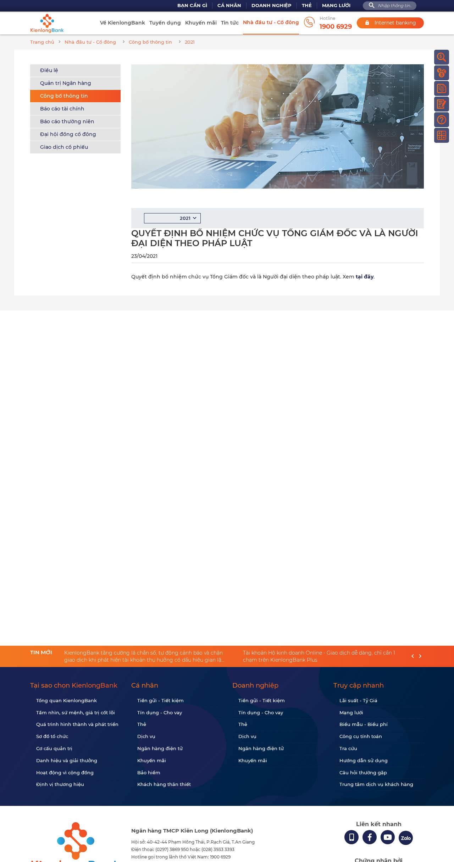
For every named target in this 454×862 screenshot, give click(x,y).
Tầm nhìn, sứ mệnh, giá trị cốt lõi (75, 712)
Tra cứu (348, 748)
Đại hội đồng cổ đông (68, 134)
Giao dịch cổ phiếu (64, 147)
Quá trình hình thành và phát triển (77, 724)
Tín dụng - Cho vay (159, 712)
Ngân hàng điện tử (160, 748)
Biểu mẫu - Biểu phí (363, 724)
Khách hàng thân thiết (164, 784)
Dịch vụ (146, 736)
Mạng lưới (336, 5)
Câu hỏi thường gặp (363, 772)
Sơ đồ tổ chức (52, 736)
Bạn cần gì (192, 5)
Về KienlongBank (122, 23)
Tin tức (230, 23)
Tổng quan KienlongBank (66, 700)
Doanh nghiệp (271, 5)
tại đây (364, 276)
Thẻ (307, 5)
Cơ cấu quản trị (54, 748)
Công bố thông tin (64, 96)
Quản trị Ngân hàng (65, 83)
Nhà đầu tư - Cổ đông (271, 22)
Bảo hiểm (148, 772)
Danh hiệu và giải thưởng (66, 760)
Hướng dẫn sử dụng (363, 760)
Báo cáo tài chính (62, 108)
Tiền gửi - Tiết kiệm (160, 700)
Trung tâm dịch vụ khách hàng (376, 784)
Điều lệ (49, 70)
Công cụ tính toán (360, 736)
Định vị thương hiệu (60, 784)
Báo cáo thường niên (67, 121)
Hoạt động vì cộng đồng (65, 772)
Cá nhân (229, 5)
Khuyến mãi (201, 23)
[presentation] (412, 656)
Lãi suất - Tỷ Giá (358, 700)
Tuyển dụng (165, 23)
